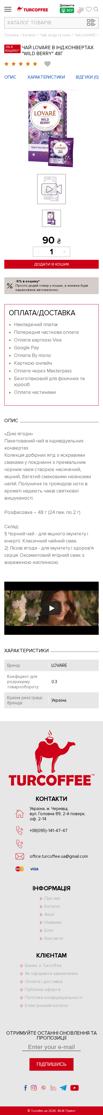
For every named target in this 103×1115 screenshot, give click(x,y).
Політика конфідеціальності (53, 997)
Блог (49, 930)
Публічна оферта (42, 989)
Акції (49, 914)
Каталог (29, 35)
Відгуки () (87, 77)
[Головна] (33, 9)
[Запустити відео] (51, 608)
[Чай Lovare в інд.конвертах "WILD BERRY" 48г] (51, 130)
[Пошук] (96, 9)
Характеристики (46, 77)
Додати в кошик (51, 264)
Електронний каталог (47, 1005)
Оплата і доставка (43, 981)
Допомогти (67, 6)
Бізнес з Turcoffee (43, 965)
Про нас (52, 898)
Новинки (53, 922)
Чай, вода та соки (55, 35)
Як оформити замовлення (51, 973)
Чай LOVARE (85, 35)
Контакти (53, 938)
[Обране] (89, 9)
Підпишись (51, 1064)
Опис (10, 77)
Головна (11, 35)
